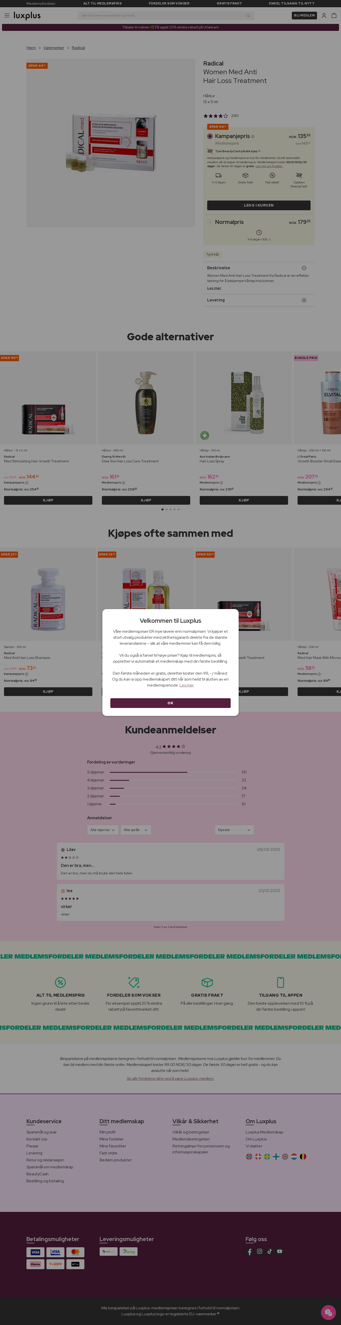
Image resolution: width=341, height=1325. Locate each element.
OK (170, 703)
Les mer (186, 685)
